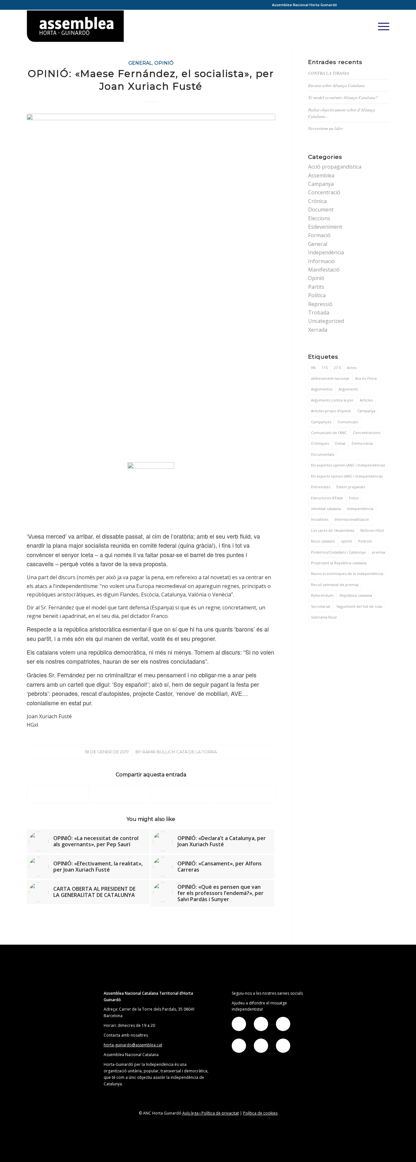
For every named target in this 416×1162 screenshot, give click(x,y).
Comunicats (347, 421)
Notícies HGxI (372, 530)
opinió (346, 541)
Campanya (321, 183)
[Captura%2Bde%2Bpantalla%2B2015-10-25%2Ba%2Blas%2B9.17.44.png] (151, 286)
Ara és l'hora (366, 378)
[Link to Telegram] (374, 5)
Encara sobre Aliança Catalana (336, 85)
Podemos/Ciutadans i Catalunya (338, 552)
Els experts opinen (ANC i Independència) (347, 476)
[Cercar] (367, 26)
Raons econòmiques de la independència (347, 573)
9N (313, 367)
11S (325, 367)
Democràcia (362, 443)
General (140, 63)
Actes (352, 367)
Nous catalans (323, 541)
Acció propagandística (334, 166)
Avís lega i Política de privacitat (210, 1113)
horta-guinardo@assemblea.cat (133, 1045)
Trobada (318, 312)
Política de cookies (260, 1113)
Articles (366, 400)
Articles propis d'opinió (331, 410)
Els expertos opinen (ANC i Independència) (348, 465)
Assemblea (321, 175)
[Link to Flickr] (365, 5)
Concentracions (366, 432)
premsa (378, 552)
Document (320, 209)
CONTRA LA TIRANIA (328, 73)
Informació (321, 261)
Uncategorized (326, 321)
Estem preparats (350, 486)
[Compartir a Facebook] (58, 794)
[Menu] (381, 26)
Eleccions (319, 218)
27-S (337, 367)
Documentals (322, 454)
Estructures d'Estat (327, 497)
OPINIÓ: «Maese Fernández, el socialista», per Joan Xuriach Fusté (151, 80)
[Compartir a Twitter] (120, 794)
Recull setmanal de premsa (334, 584)
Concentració (324, 192)
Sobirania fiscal (324, 617)
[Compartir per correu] (244, 794)
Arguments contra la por (332, 400)
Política (317, 295)
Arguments (348, 389)
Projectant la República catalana (339, 562)
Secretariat (320, 606)
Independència (326, 252)
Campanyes (321, 421)
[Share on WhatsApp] (182, 794)
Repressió (320, 304)
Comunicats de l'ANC (329, 432)
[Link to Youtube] (384, 5)
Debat (340, 443)
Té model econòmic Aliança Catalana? (343, 97)
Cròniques (320, 443)
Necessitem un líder (325, 128)
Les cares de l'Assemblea (332, 530)
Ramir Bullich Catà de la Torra (179, 751)
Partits (316, 286)
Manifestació (324, 269)
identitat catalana (326, 508)
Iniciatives (319, 519)
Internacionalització (351, 519)
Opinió (164, 63)
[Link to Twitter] (355, 5)
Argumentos (321, 389)
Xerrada (317, 329)
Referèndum (322, 595)
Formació (319, 235)
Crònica (317, 201)
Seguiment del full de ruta (359, 606)
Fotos (353, 497)
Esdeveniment (325, 226)
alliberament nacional (330, 378)
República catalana (356, 595)
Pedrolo (365, 541)
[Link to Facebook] (345, 5)
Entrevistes (320, 486)
